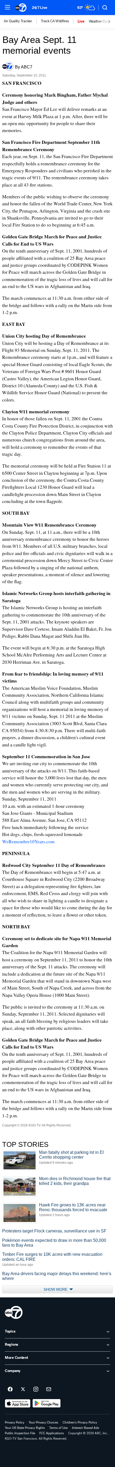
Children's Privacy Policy (80, 1422)
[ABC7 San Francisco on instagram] (35, 1389)
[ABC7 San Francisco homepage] (20, 7)
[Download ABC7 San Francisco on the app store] (17, 1403)
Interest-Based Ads (85, 1427)
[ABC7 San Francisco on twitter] (23, 1389)
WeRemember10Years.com (28, 841)
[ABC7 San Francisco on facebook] (10, 1389)
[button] (7, 7)
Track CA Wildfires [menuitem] (55, 21)
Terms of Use (58, 1427)
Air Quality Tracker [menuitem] (18, 21)
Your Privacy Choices (43, 1422)
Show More (56, 1289)
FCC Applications (51, 1433)
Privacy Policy (14, 1422)
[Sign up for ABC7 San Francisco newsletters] (48, 1389)
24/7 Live (39, 7)
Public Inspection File (20, 1433)
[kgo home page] (13, 1312)
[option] (22, 21)
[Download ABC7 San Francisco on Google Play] (47, 1403)
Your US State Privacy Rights (25, 1427)
